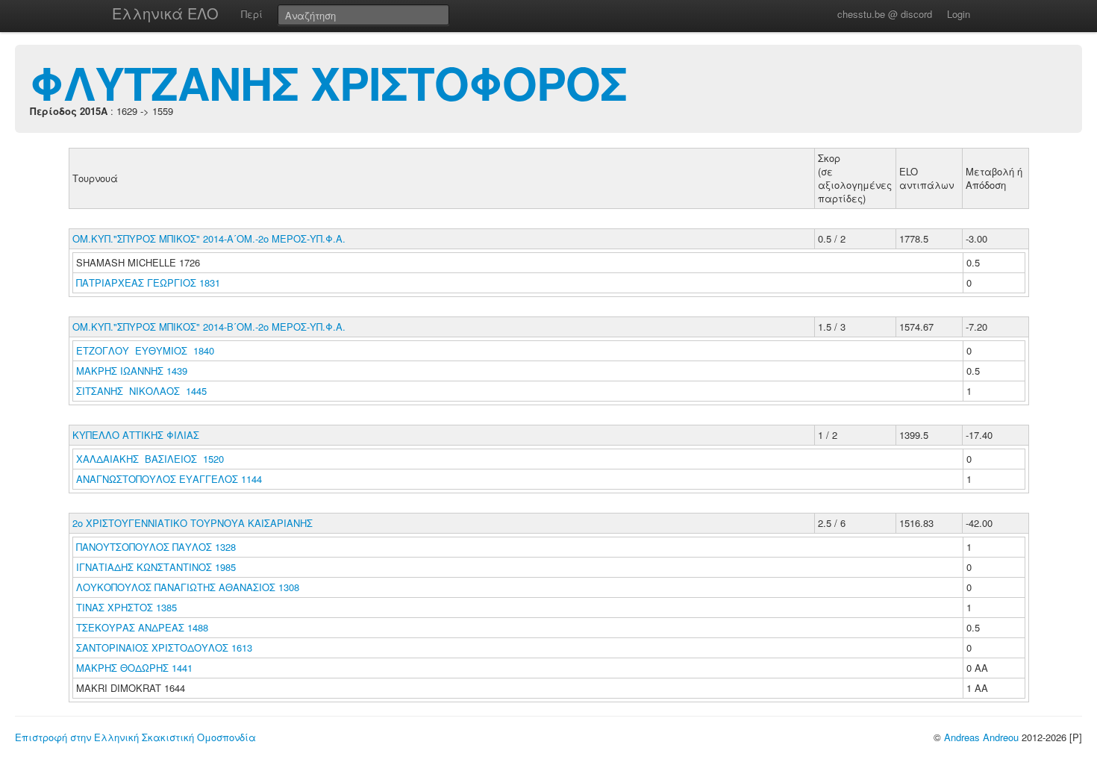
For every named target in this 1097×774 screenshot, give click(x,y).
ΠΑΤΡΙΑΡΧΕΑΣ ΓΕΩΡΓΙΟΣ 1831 (148, 282)
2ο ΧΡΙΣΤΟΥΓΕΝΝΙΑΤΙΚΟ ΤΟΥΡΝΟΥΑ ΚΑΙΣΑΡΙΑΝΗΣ (192, 523)
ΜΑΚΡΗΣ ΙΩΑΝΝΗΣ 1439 (131, 370)
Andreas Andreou (981, 737)
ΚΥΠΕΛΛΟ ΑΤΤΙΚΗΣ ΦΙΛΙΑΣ (135, 435)
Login (958, 14)
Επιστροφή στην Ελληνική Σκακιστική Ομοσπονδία (135, 737)
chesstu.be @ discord (884, 14)
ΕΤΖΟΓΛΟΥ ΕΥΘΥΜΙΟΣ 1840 (145, 350)
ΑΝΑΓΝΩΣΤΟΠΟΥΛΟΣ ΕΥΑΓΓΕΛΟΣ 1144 (169, 479)
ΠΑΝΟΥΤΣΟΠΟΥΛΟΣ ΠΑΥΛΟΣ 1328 (156, 547)
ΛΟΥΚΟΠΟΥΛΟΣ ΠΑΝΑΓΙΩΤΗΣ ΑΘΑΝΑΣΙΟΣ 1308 (187, 587)
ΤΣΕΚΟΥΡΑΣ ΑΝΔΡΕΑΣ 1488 (142, 627)
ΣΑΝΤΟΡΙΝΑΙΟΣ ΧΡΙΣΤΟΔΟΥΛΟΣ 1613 (164, 647)
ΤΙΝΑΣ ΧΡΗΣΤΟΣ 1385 (126, 607)
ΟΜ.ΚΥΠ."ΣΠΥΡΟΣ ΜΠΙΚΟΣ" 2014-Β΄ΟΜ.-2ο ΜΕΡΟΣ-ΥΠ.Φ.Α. (209, 326)
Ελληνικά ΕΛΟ (165, 13)
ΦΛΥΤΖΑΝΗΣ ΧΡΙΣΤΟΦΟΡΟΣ (328, 82)
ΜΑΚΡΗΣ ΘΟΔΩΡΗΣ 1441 (134, 668)
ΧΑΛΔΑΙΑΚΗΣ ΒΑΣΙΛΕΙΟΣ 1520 (150, 459)
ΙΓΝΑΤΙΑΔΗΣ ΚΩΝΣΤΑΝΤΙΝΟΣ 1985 (156, 567)
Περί (252, 14)
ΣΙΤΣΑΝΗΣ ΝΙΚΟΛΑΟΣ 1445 (141, 391)
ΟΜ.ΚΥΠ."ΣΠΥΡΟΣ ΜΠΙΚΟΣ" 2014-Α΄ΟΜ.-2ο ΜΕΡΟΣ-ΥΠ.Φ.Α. (209, 238)
